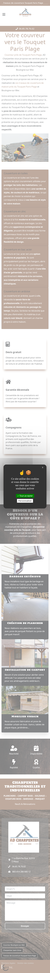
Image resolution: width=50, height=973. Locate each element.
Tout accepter (26, 495)
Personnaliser (25, 500)
